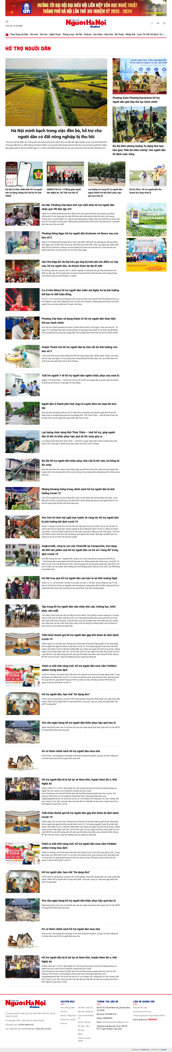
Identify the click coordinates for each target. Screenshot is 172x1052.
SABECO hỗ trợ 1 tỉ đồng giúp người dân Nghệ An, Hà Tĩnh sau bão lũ (64, 191)
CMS (145, 1050)
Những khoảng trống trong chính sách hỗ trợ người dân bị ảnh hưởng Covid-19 (78, 491)
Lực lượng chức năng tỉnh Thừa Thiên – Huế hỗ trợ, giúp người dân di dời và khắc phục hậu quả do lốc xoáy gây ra (78, 434)
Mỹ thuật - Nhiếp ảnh (125, 34)
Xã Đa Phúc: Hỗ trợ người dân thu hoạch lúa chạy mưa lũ (145, 191)
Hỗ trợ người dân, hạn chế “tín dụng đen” (66, 694)
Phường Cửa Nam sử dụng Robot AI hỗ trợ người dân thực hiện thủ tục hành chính (79, 320)
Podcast (88, 34)
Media (80, 1034)
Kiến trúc (81, 1030)
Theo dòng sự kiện (19, 34)
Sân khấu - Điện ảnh (103, 34)
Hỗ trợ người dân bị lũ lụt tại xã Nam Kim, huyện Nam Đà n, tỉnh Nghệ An (79, 781)
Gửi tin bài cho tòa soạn (142, 1012)
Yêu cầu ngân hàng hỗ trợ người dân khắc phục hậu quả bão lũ (79, 722)
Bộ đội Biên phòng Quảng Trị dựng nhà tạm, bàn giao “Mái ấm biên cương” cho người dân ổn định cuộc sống (139, 150)
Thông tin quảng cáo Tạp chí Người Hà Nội (149, 1015)
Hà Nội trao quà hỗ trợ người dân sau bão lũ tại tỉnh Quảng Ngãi (79, 578)
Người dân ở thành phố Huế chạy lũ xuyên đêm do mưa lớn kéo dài (79, 406)
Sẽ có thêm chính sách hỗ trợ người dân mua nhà (71, 751)
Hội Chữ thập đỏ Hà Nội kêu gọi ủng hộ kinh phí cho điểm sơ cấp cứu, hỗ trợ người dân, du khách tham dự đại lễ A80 (80, 263)
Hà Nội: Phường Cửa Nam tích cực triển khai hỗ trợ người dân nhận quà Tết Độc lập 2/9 (78, 207)
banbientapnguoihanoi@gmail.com (115, 1022)
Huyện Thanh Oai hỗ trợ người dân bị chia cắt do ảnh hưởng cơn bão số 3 (79, 349)
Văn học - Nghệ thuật (50, 34)
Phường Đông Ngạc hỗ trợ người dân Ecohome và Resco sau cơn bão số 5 (80, 235)
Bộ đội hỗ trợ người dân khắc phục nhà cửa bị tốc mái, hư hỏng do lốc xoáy (80, 462)
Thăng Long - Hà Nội (72, 34)
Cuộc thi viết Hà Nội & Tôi (149, 34)
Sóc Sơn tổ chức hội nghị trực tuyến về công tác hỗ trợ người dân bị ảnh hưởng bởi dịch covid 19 (80, 519)
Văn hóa (34, 34)
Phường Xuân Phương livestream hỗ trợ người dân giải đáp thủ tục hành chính (136, 99)
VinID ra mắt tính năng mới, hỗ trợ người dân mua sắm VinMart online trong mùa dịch (79, 668)
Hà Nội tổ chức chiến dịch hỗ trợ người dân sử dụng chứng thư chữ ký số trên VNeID (23, 192)
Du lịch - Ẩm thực (84, 1022)
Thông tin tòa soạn (140, 1007)
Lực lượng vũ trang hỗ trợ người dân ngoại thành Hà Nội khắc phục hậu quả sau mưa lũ (105, 192)
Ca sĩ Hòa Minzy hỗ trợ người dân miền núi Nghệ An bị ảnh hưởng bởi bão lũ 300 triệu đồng (80, 292)
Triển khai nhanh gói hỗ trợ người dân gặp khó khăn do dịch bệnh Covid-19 (80, 637)
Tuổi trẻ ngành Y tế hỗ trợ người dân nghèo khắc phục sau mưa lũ (80, 375)
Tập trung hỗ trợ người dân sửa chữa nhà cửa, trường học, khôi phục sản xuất (78, 608)
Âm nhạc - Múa (83, 1026)
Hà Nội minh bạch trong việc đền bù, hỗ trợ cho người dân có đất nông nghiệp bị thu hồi (56, 133)
